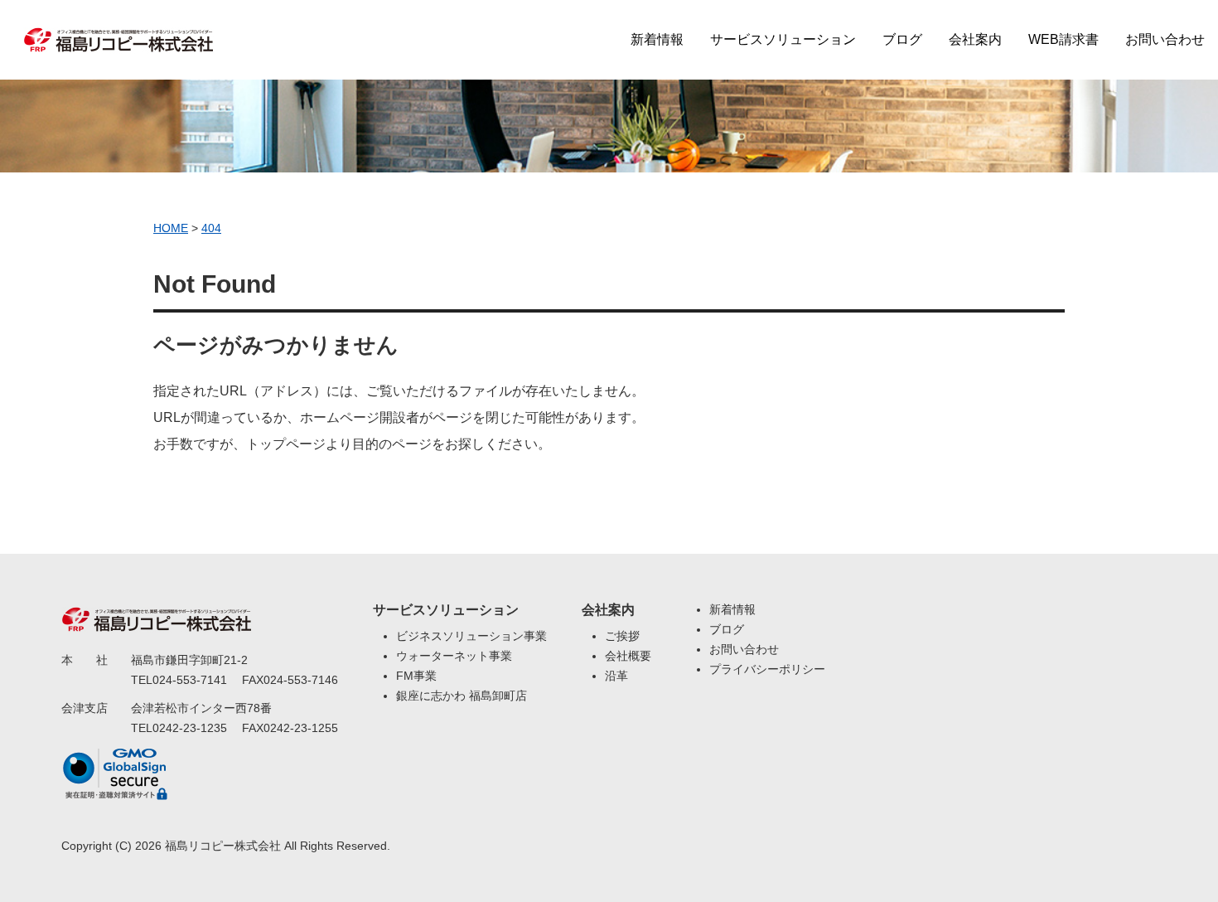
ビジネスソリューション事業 (471, 636)
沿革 (616, 675)
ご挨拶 (622, 636)
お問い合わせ (1165, 39)
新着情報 (657, 39)
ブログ (902, 39)
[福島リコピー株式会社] (118, 29)
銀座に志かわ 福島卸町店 (461, 695)
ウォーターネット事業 (454, 655)
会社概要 (628, 655)
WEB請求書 (1063, 39)
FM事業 (416, 675)
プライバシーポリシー (767, 669)
